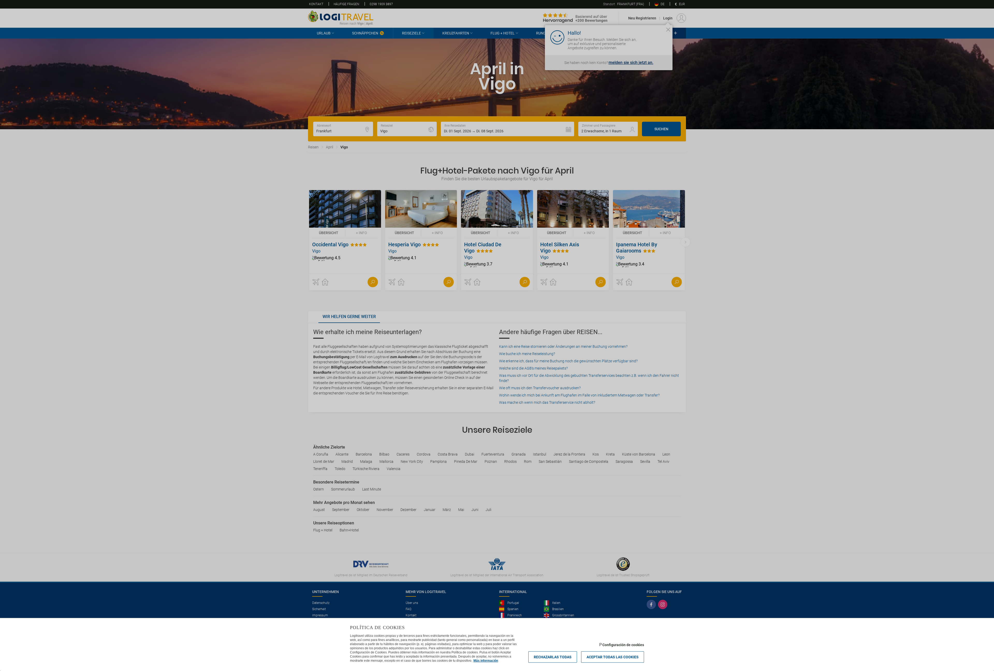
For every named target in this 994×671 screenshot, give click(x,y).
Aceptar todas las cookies (613, 657)
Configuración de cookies (623, 645)
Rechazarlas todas (553, 657)
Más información (485, 660)
